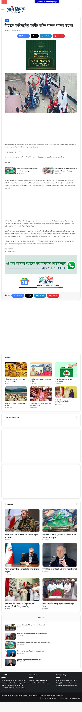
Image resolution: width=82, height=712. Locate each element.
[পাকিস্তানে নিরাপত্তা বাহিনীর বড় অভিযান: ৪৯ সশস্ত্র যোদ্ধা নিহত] (10, 627)
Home (62, 698)
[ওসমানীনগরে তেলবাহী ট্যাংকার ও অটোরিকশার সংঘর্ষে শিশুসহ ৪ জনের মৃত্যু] (10, 170)
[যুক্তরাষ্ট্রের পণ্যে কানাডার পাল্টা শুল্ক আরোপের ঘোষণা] (59, 555)
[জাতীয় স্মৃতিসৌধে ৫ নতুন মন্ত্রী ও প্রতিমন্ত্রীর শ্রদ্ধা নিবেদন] (59, 589)
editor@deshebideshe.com (41, 683)
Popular (41, 617)
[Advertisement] (41, 129)
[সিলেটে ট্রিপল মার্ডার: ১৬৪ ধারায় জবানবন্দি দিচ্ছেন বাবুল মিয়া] (41, 369)
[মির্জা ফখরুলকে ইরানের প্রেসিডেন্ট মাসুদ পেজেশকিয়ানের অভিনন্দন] (22, 555)
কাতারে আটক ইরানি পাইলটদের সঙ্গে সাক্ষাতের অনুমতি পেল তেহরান (31, 633)
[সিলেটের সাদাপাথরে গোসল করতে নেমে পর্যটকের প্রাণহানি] (16, 393)
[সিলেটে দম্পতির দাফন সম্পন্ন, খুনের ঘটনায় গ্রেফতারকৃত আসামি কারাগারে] (66, 392)
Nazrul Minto (43, 680)
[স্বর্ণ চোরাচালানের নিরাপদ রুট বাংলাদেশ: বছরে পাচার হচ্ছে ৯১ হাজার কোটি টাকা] (16, 369)
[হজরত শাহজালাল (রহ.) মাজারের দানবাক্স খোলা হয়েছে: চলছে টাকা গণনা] (41, 393)
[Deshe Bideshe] (16, 9)
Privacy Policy (76, 698)
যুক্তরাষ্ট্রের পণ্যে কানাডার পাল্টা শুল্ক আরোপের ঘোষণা (59, 569)
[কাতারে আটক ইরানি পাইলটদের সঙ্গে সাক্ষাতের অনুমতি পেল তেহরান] (22, 520)
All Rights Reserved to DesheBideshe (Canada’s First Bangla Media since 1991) (39, 695)
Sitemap (71, 683)
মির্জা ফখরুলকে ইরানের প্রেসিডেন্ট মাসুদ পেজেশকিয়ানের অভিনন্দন (31, 651)
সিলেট (7, 20)
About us (59, 680)
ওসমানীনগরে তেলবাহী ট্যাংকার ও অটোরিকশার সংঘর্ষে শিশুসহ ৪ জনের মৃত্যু (33, 642)
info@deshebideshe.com (69, 685)
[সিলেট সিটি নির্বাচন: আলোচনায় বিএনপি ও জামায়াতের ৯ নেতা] (66, 369)
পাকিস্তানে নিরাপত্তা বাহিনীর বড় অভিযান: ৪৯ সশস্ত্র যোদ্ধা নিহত (32, 625)
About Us (68, 698)
